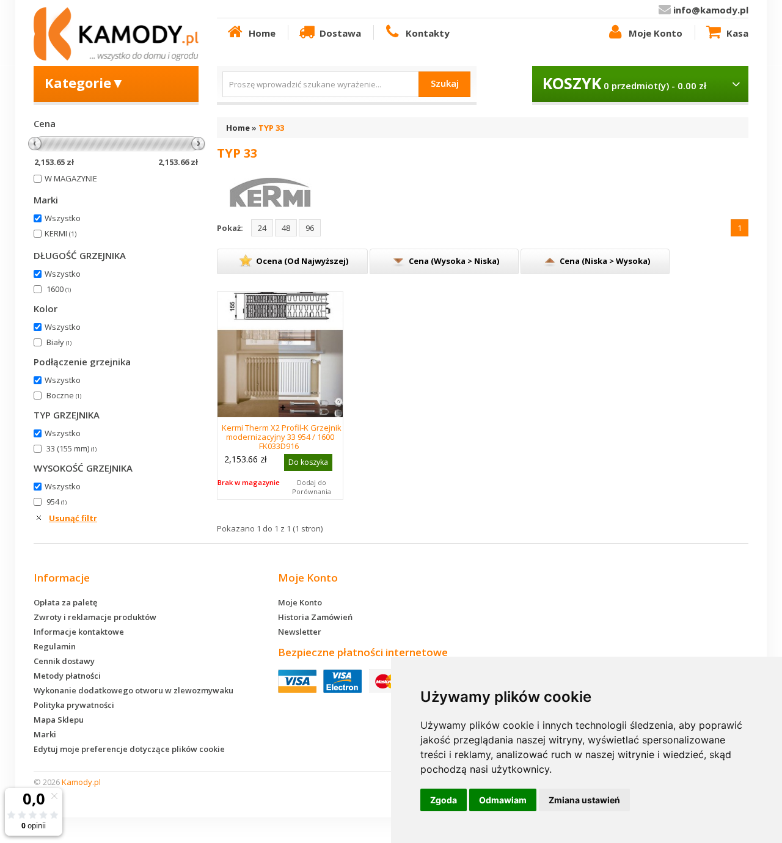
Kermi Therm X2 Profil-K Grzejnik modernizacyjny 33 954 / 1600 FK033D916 (282, 436)
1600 (58, 288)
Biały (58, 342)
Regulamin (55, 646)
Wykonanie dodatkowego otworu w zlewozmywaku (133, 690)
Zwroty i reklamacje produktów (95, 616)
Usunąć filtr (73, 518)
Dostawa (340, 33)
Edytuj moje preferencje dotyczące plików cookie (129, 748)
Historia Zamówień (315, 616)
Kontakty (428, 33)
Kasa (737, 33)
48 (286, 227)
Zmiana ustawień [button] (584, 800)
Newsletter (299, 631)
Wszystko (63, 218)
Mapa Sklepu (59, 719)
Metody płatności (67, 675)
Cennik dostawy (64, 660)
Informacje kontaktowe (79, 631)
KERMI (60, 233)
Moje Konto (655, 33)
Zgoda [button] (443, 800)
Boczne (63, 395)
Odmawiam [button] (503, 800)
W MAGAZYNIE (71, 178)
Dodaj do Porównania (311, 487)
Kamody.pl (81, 781)
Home (262, 33)
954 (56, 501)
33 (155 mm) (71, 448)
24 (262, 227)
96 (309, 227)
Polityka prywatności (74, 704)
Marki (45, 734)
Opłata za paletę (65, 602)
